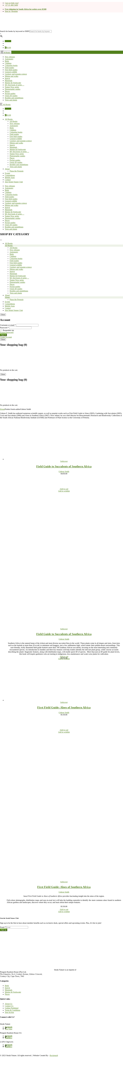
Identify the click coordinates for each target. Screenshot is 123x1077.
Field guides (14, 134)
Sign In (3, 335)
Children (13, 130)
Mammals (13, 147)
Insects (12, 145)
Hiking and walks (16, 143)
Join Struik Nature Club (14, 182)
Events (7, 173)
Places (12, 158)
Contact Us (9, 1006)
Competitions (10, 175)
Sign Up (8, 41)
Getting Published (11, 1008)
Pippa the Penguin (16, 171)
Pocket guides (15, 160)
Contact (8, 180)
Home (2, 409)
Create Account (6, 337)
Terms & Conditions (12, 1010)
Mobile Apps (10, 178)
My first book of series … (19, 152)
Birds (12, 128)
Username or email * (8, 325)
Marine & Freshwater (18, 149)
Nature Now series (17, 154)
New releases (15, 124)
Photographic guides (17, 156)
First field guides (16, 136)
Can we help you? (12, 3)
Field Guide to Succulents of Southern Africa (64, 466)
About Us (8, 1004)
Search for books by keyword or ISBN (14, 31)
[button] (8, 48)
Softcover (64, 461)
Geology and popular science (21, 141)
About (7, 169)
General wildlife (16, 139)
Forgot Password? (7, 332)
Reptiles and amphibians (19, 165)
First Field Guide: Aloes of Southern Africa (64, 707)
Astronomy (14, 126)
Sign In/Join (9, 1012)
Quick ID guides (16, 162)
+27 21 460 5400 (11, 5)
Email (3, 927)
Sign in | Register (11, 11)
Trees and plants (16, 167)
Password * (4, 328)
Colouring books (16, 132)
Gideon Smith (64, 471)
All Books (7, 53)
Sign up (3, 930)
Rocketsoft (54, 1055)
